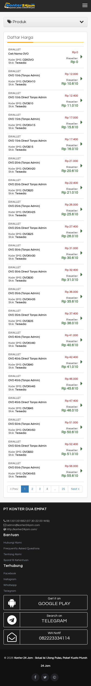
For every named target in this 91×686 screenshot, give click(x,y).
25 (63, 489)
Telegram (10, 590)
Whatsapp (10, 585)
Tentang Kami (12, 554)
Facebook (10, 573)
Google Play (54, 601)
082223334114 (54, 636)
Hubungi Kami (13, 542)
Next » (75, 489)
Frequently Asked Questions (21, 548)
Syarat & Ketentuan (16, 560)
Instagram (10, 579)
